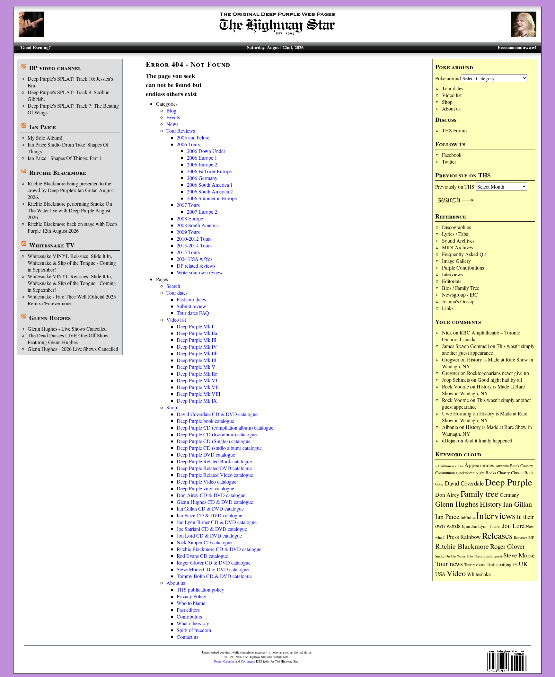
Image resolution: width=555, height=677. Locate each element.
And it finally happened (488, 440)
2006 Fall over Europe (209, 171)
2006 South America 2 (210, 191)
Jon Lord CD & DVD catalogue (209, 535)
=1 (437, 465)
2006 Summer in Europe (212, 198)
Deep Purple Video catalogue (206, 481)
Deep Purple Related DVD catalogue (214, 468)
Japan (466, 526)
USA (440, 574)
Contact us (187, 636)
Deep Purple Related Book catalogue (214, 461)
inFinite (468, 517)
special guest (492, 556)
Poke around (448, 78)
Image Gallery (456, 260)
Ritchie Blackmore (57, 172)
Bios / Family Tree (460, 287)
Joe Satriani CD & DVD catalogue (212, 528)
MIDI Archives (457, 247)
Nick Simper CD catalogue (204, 542)
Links (448, 308)
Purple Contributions (463, 267)
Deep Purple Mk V (196, 366)
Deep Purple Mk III (196, 339)
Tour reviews (474, 564)
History (491, 504)
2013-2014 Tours (194, 245)
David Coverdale (464, 483)
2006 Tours (188, 144)
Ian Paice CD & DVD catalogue (209, 515)
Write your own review (200, 272)
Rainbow (470, 536)
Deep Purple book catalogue (205, 420)
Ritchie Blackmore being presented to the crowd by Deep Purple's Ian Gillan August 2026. (71, 190)
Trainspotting (499, 564)
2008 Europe (190, 218)
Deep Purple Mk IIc (197, 373)
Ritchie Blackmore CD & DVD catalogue (219, 549)
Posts (217, 661)
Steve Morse (519, 555)
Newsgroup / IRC (460, 294)
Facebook (452, 154)
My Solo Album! (45, 137)
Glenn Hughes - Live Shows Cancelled (67, 328)
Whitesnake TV (52, 245)
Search (173, 285)
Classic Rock (522, 473)
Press (453, 536)
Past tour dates (191, 299)
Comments (248, 661)
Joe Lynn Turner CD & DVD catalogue (217, 522)
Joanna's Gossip (458, 301)
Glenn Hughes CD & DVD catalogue (215, 501)
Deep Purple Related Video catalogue (215, 474)
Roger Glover (507, 546)
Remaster (520, 537)
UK (523, 563)
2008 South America (198, 225)
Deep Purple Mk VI (197, 380)
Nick (447, 332)
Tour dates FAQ (193, 312)
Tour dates (452, 88)
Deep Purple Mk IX (197, 400)
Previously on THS (454, 186)
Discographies (456, 227)
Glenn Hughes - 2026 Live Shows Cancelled (73, 348)
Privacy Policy (191, 596)
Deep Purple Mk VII (198, 387)
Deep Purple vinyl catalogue (205, 488)
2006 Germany (202, 177)
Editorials (451, 281)
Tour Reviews (180, 130)
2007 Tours (188, 204)
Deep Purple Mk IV (197, 346)
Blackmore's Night (470, 472)
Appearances (479, 465)
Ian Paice (42, 126)
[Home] (277, 35)
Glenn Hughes (50, 317)
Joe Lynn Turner (486, 526)
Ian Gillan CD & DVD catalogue (210, 508)
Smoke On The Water (450, 556)
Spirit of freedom (194, 630)
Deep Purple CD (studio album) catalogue (219, 447)
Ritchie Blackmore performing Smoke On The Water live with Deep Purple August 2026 (70, 210)
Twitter (449, 161)
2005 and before (193, 137)
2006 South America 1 (210, 184)
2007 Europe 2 (202, 211)
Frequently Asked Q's (464, 254)
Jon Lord (513, 525)
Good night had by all (500, 379)
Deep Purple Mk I (195, 326)
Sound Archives (458, 240)
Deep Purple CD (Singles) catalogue (214, 441)
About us (451, 108)
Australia (502, 465)
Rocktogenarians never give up (498, 373)
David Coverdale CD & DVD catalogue (217, 414)
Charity (503, 473)
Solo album (474, 556)
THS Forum (454, 130)
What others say (193, 623)
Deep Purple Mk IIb (197, 353)
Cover (439, 484)
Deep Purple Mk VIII (198, 393)
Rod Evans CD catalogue (202, 555)
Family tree (479, 493)
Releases (497, 535)
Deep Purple (508, 482)
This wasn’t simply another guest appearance (488, 349)
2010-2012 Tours (194, 238)
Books (491, 473)
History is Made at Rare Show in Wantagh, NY (483, 389)
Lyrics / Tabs (455, 233)
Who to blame (191, 603)
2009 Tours (188, 231)
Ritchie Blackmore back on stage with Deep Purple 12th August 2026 (72, 227)
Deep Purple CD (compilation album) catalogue (225, 427)
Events (173, 117)
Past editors (188, 609)
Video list (452, 95)
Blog (171, 110)
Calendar (228, 661)
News (172, 123)
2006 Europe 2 (202, 164)
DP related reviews (196, 265)
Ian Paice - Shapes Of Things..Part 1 (64, 158)
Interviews (452, 274)
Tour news (449, 563)
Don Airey (447, 494)
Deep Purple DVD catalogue (206, 454)
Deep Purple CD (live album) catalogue (217, 434)
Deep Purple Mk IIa (197, 333)
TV (515, 564)
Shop (447, 101)
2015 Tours (188, 252)
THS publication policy (200, 589)
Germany (509, 494)
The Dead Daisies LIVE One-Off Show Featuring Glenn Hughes (68, 338)
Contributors (189, 616)
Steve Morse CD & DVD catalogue (213, 569)
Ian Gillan (517, 504)
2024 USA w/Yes (194, 258)
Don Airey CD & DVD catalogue (211, 495)
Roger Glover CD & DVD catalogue (214, 562)
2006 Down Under (206, 150)
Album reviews (452, 465)
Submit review (191, 306)
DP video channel (55, 67)
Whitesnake (479, 574)
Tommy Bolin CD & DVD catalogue (214, 576)
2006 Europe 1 (202, 157)
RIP (531, 537)
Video (456, 573)
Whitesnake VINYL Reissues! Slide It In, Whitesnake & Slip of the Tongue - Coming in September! (72, 263)
